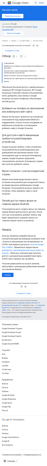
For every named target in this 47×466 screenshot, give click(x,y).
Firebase (5, 391)
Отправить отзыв (12, 51)
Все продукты (7, 445)
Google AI (5, 441)
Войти (41, 3)
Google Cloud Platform (10, 437)
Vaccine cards (9, 9)
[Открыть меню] (3, 3)
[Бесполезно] (37, 45)
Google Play (6, 407)
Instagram (6, 362)
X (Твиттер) (6, 369)
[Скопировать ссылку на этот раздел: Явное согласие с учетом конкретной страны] (12, 174)
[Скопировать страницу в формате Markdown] (21, 56)
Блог (4, 354)
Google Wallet (25, 41)
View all (5, 410)
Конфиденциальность (32, 455)
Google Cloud (7, 403)
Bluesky (5, 358)
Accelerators (7, 340)
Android (5, 384)
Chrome (5, 388)
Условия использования (11, 455)
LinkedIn (5, 366)
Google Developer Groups (11, 332)
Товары (14, 41)
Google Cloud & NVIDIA (10, 344)
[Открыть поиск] (35, 2)
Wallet (25, 3)
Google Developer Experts (11, 336)
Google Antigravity (9, 399)
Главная (5, 41)
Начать (8, 275)
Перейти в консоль (12, 16)
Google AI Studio (8, 395)
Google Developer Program (12, 328)
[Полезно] (33, 45)
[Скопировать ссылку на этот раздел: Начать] (13, 230)
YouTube (5, 373)
